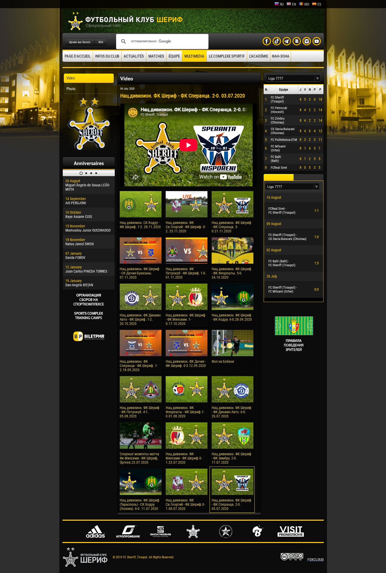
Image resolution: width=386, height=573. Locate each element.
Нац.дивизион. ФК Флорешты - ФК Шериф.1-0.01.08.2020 (185, 412)
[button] (318, 78)
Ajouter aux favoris (79, 42)
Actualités (134, 56)
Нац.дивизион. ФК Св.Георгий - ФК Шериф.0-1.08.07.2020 (185, 504)
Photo (71, 88)
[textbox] (290, 78)
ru (282, 4)
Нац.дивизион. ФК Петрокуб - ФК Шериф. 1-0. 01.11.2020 (186, 273)
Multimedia (194, 56)
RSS (100, 42)
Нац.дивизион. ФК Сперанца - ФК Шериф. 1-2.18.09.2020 (139, 365)
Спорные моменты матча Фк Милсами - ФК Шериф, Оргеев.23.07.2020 (139, 458)
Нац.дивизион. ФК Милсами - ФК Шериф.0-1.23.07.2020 (184, 458)
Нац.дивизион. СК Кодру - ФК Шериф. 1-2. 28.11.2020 (140, 225)
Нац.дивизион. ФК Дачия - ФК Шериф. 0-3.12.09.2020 (186, 363)
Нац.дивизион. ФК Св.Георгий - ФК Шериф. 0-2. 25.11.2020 (186, 227)
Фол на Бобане (223, 361)
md (306, 4)
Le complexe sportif (227, 56)
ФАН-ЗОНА (280, 56)
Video (70, 78)
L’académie (258, 56)
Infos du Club (107, 56)
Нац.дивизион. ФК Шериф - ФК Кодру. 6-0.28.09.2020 (232, 317)
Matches (156, 56)
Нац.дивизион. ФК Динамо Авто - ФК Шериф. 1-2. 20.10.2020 (140, 319)
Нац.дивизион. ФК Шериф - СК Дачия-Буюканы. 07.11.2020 (139, 273)
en (294, 4)
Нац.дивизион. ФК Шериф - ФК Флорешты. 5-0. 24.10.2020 (231, 273)
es (319, 4)
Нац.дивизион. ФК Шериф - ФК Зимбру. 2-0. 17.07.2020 (231, 458)
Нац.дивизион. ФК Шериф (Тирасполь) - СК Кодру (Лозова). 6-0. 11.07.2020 (139, 504)
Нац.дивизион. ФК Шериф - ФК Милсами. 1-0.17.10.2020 (185, 319)
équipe (174, 56)
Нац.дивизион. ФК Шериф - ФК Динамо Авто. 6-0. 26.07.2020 (231, 412)
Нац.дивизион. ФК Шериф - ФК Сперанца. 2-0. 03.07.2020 (231, 504)
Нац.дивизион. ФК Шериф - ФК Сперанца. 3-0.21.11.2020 (231, 227)
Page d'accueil (78, 56)
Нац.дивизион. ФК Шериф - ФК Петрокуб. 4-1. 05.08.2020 (139, 412)
